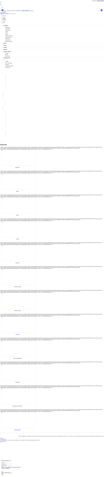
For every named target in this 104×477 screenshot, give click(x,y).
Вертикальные (7, 27)
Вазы (7, 130)
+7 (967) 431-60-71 (25, 10)
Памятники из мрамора (8, 41)
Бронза (7, 112)
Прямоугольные (9, 77)
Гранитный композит (8, 37)
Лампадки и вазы (6, 57)
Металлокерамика (9, 88)
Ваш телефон (4, 464)
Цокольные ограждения (10, 136)
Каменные (6, 53)
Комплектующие (7, 67)
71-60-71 (14, 445)
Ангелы (7, 119)
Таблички (6, 61)
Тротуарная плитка (9, 135)
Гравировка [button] (7, 114)
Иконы (7, 118)
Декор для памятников (17, 358)
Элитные (6, 34)
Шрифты (8, 116)
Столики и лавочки (7, 51)
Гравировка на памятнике (9, 65)
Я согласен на (11, 467)
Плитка (4, 45)
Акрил (7, 111)
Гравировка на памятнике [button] (10, 125)
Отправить (7, 468)
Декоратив (8, 132)
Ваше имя (3, 462)
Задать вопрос (3, 441)
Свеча (7, 121)
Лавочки (6, 54)
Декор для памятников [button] (9, 109)
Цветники (5, 49)
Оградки (5, 47)
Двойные (6, 31)
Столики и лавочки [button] (9, 99)
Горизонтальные (7, 28)
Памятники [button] (7, 72)
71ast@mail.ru (15, 453)
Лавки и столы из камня (10, 133)
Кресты (6, 32)
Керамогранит (7, 38)
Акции (4, 22)
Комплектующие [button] (8, 128)
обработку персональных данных (14, 467)
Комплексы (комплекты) (9, 35)
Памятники (5, 25)
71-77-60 (14, 446)
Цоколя (17, 191)
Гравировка (7, 64)
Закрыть (3, 468)
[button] (53, 60)
